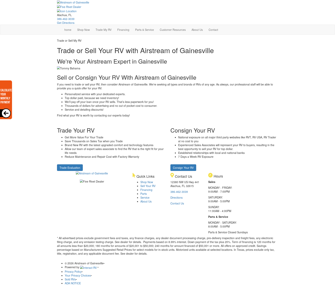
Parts (143, 194)
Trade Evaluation (70, 168)
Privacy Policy (73, 271)
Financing (123, 30)
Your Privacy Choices (78, 275)
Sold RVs (70, 279)
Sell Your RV (147, 186)
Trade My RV (103, 30)
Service (144, 197)
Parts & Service (144, 30)
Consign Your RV (183, 168)
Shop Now (83, 30)
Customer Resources (173, 30)
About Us (197, 30)
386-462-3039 (65, 19)
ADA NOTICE (73, 283)
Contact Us (177, 203)
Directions (176, 197)
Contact (213, 30)
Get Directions (65, 23)
